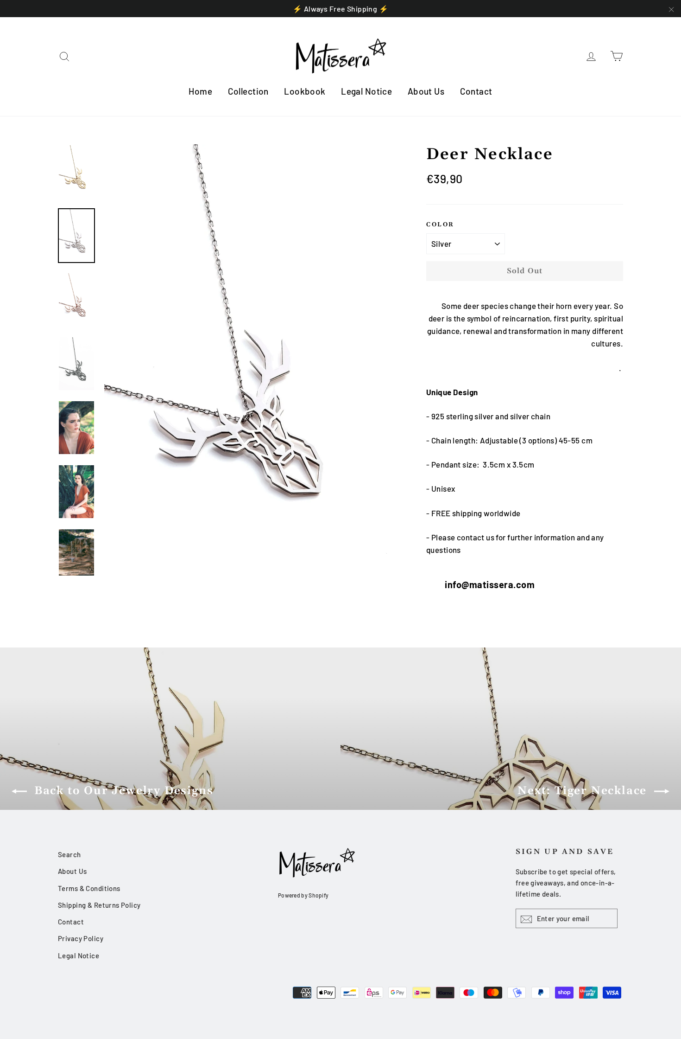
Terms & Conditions (89, 888)
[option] (247, 360)
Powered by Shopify (303, 895)
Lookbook (304, 91)
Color (440, 224)
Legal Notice (366, 91)
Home (200, 91)
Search (69, 854)
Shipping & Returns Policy (99, 905)
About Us (426, 91)
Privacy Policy (80, 938)
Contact (476, 91)
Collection (248, 91)
